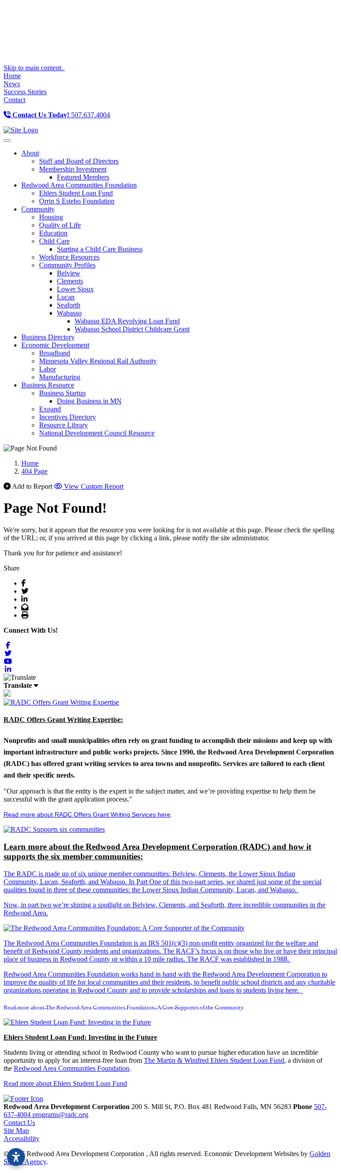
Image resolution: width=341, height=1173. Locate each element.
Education (53, 233)
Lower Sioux (75, 289)
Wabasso (69, 313)
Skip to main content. (34, 68)
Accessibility (22, 1138)
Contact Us (19, 1122)
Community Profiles (67, 265)
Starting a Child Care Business (100, 249)
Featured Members (83, 177)
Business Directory (48, 337)
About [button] (30, 153)
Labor (47, 369)
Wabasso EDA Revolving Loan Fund (127, 321)
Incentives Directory (67, 417)
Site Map (16, 1130)
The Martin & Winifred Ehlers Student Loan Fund (214, 1060)
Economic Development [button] (55, 345)
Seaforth (68, 305)
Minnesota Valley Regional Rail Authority (98, 361)
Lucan (66, 297)
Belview (68, 273)
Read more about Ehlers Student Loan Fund (65, 1083)
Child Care (54, 241)
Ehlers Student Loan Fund (76, 193)
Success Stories (25, 92)
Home (12, 76)
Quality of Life (60, 225)
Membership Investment (73, 169)
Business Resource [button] (47, 385)
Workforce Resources (69, 257)
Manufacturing (59, 377)
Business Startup (62, 393)
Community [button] (38, 209)
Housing (51, 217)
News (12, 84)
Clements (70, 281)
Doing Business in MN (89, 401)
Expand (50, 409)
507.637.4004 (61, 115)
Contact (14, 100)
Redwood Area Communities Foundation (71, 1068)
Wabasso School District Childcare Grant (132, 329)
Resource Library (63, 425)
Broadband (54, 353)
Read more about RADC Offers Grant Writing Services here (87, 814)
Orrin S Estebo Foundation (77, 201)
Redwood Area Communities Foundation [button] (79, 185)
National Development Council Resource (97, 433)
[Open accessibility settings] (16, 1157)
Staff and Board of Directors (79, 161)
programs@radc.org (60, 1114)
